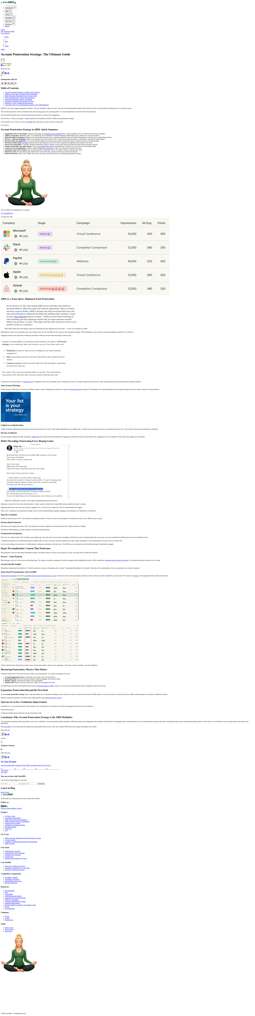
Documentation (9, 891)
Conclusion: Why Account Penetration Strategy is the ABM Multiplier (27, 105)
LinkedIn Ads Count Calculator (15, 853)
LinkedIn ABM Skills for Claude (15, 901)
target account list (75, 389)
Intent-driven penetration (8, 576)
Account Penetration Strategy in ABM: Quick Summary (22, 92)
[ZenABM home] (8, 3)
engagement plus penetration (53, 134)
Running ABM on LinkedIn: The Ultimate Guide (20, 905)
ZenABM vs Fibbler (11, 877)
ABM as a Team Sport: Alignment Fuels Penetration (21, 94)
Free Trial (4, 31)
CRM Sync (8, 829)
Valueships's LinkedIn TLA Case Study (17, 868)
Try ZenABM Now (7, 213)
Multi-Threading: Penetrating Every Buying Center (21, 96)
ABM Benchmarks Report (13, 896)
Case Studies (9, 894)
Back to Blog (5, 792)
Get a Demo (11, 31)
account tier (49, 148)
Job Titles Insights (10, 827)
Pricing (7, 26)
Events (7, 907)
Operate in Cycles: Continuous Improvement (19, 103)
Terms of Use (9, 928)
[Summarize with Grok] (15, 83)
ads (40, 537)
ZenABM (29, 122)
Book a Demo (17, 808)
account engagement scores (45, 146)
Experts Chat (9, 856)
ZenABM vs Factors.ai (12, 879)
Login (3, 29)
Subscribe (41, 783)
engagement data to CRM (45, 686)
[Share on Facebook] (8, 73)
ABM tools (35, 437)
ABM (6, 46)
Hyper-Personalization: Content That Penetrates (20, 98)
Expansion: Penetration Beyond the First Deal (19, 101)
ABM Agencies (10, 843)
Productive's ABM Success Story (15, 866)
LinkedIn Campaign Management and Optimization (21, 842)
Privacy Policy (9, 929)
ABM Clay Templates (12, 899)
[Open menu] (9, 33)
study (79, 507)
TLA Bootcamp (10, 908)
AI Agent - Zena (10, 816)
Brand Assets (9, 920)
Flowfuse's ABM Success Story (15, 870)
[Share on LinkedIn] (5, 73)
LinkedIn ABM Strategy (12, 903)
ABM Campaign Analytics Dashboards (17, 821)
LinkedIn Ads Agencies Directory (15, 898)
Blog (6, 41)
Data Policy (8, 931)
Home (7, 37)
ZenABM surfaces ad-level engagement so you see (40, 576)
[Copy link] (3, 73)
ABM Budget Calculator (12, 851)
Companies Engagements (13, 818)
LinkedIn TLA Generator (13, 855)
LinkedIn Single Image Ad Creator (16, 858)
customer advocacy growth (53, 698)
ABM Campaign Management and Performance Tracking (23, 838)
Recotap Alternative (11, 883)
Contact (7, 918)
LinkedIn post (27, 382)
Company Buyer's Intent (12, 823)
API (6, 830)
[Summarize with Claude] (5, 83)
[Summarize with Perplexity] (8, 83)
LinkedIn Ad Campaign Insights (15, 825)
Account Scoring (10, 840)
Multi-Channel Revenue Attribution (16, 820)
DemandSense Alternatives (13, 881)
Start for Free (5, 808)
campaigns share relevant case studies (116, 560)
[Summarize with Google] (12, 83)
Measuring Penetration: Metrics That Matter (18, 99)
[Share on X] (7, 73)
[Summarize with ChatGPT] (2, 83)
